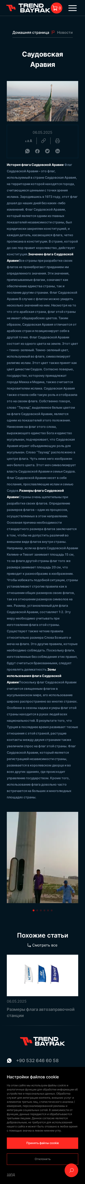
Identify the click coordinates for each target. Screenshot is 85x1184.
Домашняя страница (30, 32)
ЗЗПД (11, 1174)
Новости (65, 32)
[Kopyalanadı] (43, 141)
